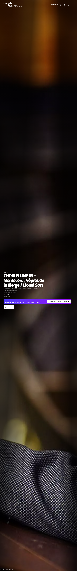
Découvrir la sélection (58, 301)
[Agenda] (61, 4)
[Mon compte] (68, 4)
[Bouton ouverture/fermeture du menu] (72, 5)
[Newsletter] (64, 4)
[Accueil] (13, 5)
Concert (6, 272)
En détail (8, 307)
